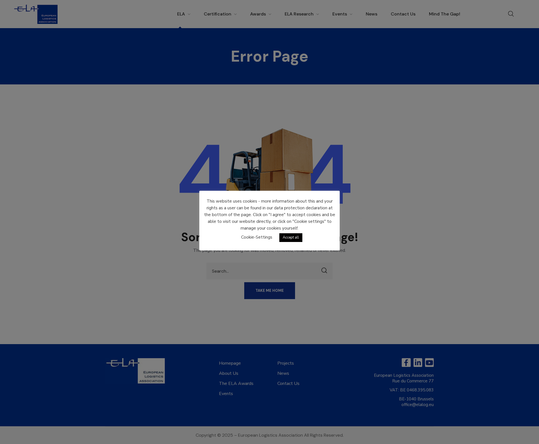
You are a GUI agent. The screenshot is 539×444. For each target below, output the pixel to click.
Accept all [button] (291, 237)
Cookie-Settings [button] (256, 237)
